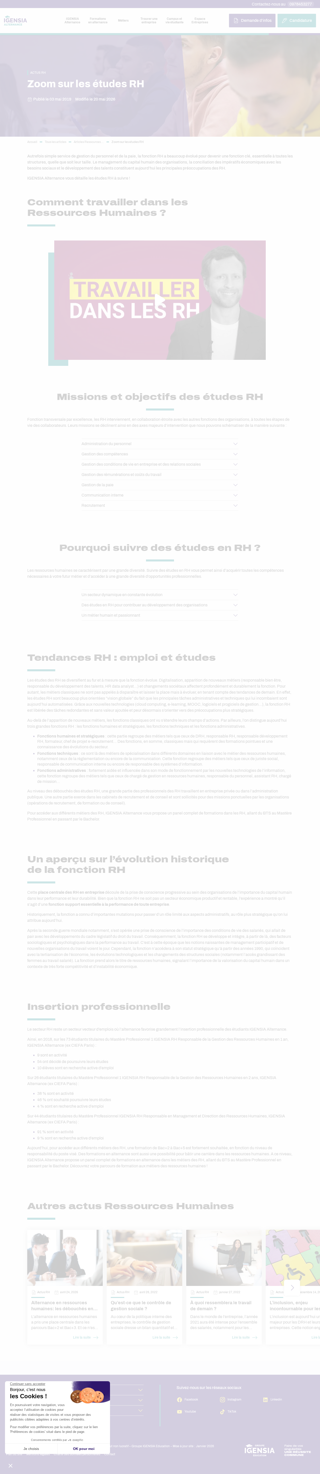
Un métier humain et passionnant (111, 615)
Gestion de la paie (98, 485)
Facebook (191, 1399)
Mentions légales (38, 1454)
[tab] (72, 20)
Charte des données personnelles (77, 1454)
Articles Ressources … (89, 142)
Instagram (234, 1399)
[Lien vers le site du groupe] (278, 1450)
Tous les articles (55, 142)
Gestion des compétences (105, 454)
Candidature (301, 20)
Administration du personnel (107, 444)
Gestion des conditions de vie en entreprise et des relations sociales (141, 464)
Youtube (190, 1411)
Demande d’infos (256, 20)
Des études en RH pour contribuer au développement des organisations (145, 605)
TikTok (232, 1411)
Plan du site (14, 1454)
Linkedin (276, 1399)
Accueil (32, 142)
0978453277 (301, 4)
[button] (292, 1288)
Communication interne (103, 495)
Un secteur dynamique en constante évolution (122, 595)
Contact (109, 1454)
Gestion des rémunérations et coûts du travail (122, 474)
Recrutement (93, 505)
